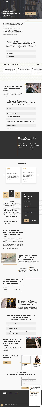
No (19, 205)
